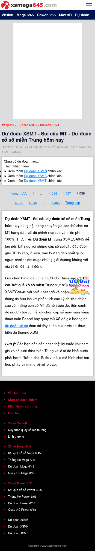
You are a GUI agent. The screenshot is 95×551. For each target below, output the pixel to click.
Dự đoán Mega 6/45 (21, 466)
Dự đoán (82, 14)
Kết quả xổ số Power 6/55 (25, 490)
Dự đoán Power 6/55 (21, 503)
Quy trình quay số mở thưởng (27, 430)
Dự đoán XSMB (35, 175)
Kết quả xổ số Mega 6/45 (24, 453)
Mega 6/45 (25, 14)
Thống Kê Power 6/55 (22, 496)
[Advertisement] (47, 70)
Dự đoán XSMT (35, 180)
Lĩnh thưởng (16, 436)
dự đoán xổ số (16, 325)
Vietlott (7, 14)
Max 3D (65, 14)
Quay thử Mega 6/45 (21, 473)
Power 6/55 (46, 14)
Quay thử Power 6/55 (22, 510)
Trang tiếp (72, 202)
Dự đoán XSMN (35, 171)
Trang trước (18, 193)
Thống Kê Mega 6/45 (22, 460)
